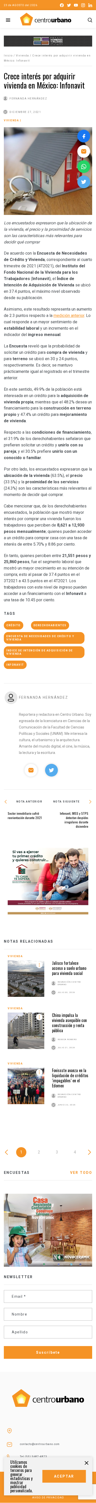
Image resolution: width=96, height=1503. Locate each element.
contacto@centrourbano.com (40, 1444)
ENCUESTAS (17, 1173)
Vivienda (22, 55)
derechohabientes (50, 625)
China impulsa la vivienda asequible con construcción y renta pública (69, 1022)
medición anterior (69, 315)
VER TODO (81, 1173)
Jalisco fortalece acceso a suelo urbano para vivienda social (69, 968)
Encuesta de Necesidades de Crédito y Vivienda (40, 638)
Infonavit (15, 664)
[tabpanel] (48, 1037)
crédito (13, 625)
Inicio (8, 55)
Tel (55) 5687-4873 (33, 1456)
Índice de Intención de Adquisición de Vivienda (39, 652)
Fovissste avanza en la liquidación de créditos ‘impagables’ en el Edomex (70, 1078)
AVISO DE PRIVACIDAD (48, 1497)
